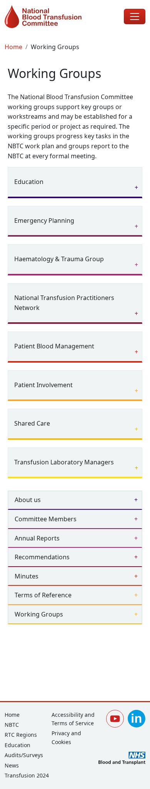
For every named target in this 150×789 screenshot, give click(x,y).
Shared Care (32, 423)
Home (13, 47)
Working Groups (39, 614)
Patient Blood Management (54, 346)
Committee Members (46, 519)
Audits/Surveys (24, 755)
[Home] (50, 16)
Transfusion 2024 (27, 775)
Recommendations (42, 557)
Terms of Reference (43, 595)
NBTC (12, 724)
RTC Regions (21, 734)
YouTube (115, 719)
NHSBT (121, 758)
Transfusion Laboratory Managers (64, 462)
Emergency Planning (44, 220)
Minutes (26, 576)
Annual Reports (37, 538)
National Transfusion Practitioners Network (64, 302)
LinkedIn (136, 719)
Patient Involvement (43, 385)
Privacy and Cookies (66, 737)
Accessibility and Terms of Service (73, 719)
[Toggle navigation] (134, 16)
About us (28, 500)
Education (28, 181)
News (12, 765)
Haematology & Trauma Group (59, 259)
